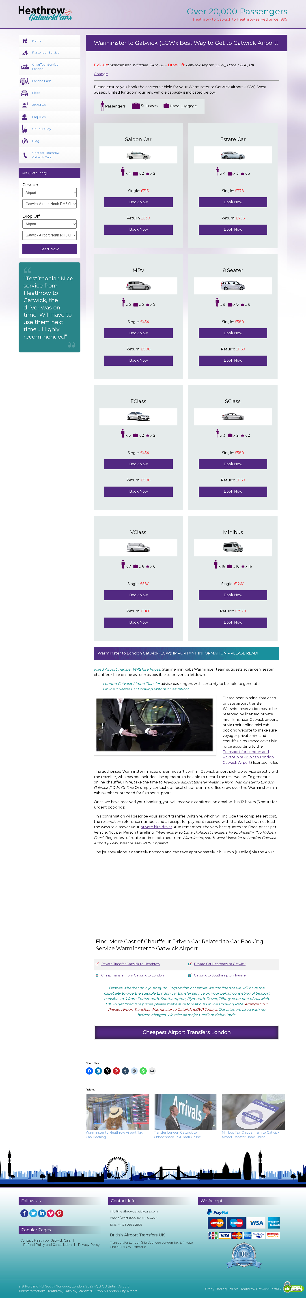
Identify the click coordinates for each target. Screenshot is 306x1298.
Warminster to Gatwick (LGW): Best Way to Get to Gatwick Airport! (186, 42)
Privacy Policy (89, 1245)
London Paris (41, 81)
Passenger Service (46, 52)
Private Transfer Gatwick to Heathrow (130, 964)
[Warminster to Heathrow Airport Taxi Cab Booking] (117, 1112)
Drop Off (31, 216)
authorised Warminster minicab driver (136, 771)
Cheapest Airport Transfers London (187, 1032)
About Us (38, 105)
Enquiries (38, 117)
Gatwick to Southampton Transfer (220, 975)
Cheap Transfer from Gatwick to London (132, 975)
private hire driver (156, 827)
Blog (35, 141)
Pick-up (30, 184)
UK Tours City (41, 129)
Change (101, 74)
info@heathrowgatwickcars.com (134, 1211)
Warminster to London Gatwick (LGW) (134, 653)
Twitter (33, 1213)
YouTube (51, 1213)
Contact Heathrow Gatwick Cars (45, 155)
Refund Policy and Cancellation (47, 1245)
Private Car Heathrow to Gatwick (220, 964)
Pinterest (59, 1213)
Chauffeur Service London (45, 67)
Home (36, 40)
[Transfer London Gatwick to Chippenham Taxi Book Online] (186, 1112)
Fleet (36, 92)
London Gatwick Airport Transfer (131, 684)
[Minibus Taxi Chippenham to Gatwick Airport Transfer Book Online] (253, 1112)
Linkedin (42, 1213)
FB (24, 1213)
